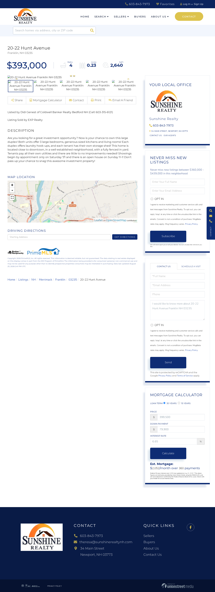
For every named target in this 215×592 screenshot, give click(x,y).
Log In (186, 4)
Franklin (60, 280)
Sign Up (198, 4)
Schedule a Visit (191, 266)
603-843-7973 (139, 4)
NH (33, 280)
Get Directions (125, 237)
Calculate (168, 453)
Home (11, 280)
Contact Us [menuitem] (152, 555)
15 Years (185, 403)
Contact (189, 16)
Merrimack (45, 280)
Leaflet (98, 220)
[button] (92, 30)
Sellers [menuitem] (120, 16)
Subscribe (168, 236)
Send (168, 362)
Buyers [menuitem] (140, 16)
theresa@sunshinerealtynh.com (105, 542)
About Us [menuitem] (158, 16)
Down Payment (159, 424)
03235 (73, 280)
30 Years (171, 403)
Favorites (167, 4)
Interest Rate (158, 436)
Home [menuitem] (84, 16)
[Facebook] (190, 527)
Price (153, 411)
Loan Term (156, 403)
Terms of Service (185, 375)
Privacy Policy (191, 224)
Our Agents (170, 135)
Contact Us (156, 135)
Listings (23, 280)
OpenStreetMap (116, 220)
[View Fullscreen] (12, 197)
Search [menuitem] (100, 16)
